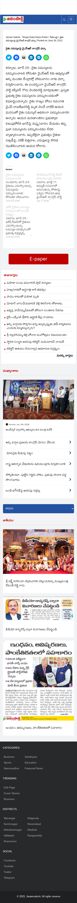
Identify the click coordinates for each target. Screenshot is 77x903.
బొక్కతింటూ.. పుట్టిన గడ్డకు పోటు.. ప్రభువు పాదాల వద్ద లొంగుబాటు (36, 478)
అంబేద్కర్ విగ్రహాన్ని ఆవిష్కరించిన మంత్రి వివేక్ (29, 430)
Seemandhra (11, 768)
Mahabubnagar (13, 829)
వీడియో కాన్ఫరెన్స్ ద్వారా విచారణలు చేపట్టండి (31, 629)
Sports (7, 762)
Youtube (8, 866)
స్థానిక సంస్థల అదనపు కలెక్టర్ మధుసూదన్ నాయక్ (35, 342)
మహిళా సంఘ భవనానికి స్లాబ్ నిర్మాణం (29, 283)
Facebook (10, 860)
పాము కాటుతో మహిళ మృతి (23, 297)
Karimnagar (11, 823)
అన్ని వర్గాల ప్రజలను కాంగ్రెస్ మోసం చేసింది (30, 442)
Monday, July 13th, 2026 (19, 424)
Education (30, 762)
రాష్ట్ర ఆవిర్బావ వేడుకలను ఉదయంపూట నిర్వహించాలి (36, 464)
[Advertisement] (40, 6)
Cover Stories (12, 793)
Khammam (10, 841)
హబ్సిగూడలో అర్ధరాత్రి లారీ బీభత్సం (26, 290)
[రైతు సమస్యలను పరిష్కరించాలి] (21, 188)
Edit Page (9, 787)
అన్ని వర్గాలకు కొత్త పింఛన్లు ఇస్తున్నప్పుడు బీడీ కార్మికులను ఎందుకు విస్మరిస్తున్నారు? (39, 326)
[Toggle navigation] (71, 19)
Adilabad (9, 835)
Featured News (34, 768)
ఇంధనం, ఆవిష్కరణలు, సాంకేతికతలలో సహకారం (34, 728)
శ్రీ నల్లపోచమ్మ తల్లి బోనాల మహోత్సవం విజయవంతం (37, 335)
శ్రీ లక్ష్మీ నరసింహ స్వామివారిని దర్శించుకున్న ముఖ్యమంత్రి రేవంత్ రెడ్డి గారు (37, 583)
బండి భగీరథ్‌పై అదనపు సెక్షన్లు (23, 491)
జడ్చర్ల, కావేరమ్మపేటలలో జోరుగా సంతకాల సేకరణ (35, 310)
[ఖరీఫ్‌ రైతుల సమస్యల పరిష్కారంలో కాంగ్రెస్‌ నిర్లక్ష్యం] (21, 222)
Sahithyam (31, 756)
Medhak (32, 829)
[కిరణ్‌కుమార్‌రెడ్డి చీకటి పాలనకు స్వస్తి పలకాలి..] (52, 188)
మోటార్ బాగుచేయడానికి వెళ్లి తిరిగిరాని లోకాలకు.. (35, 303)
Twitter (8, 871)
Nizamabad (34, 823)
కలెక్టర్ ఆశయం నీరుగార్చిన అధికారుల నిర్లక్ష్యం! (33, 349)
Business (9, 756)
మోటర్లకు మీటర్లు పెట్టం (19, 453)
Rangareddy (34, 835)
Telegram (9, 877)
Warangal (9, 818)
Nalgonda (33, 818)
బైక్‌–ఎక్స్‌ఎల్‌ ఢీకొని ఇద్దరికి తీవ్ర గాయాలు (30, 317)
